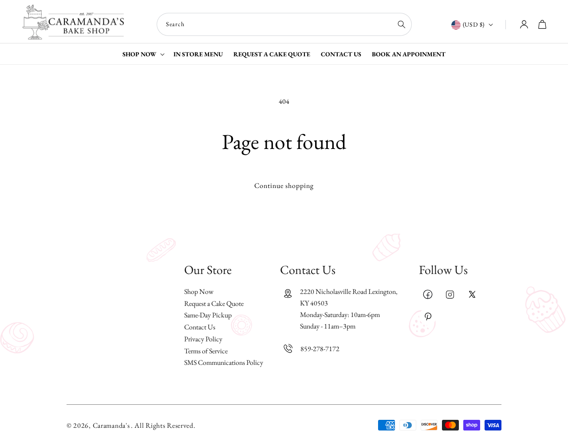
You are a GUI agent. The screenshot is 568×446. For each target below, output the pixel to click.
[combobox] (284, 24)
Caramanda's (111, 425)
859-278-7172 (319, 348)
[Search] (401, 24)
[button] (142, 54)
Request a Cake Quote (214, 303)
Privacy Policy (203, 339)
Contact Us (199, 327)
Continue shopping (284, 185)
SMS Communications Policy (223, 362)
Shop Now (198, 292)
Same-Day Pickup (208, 315)
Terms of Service (206, 350)
